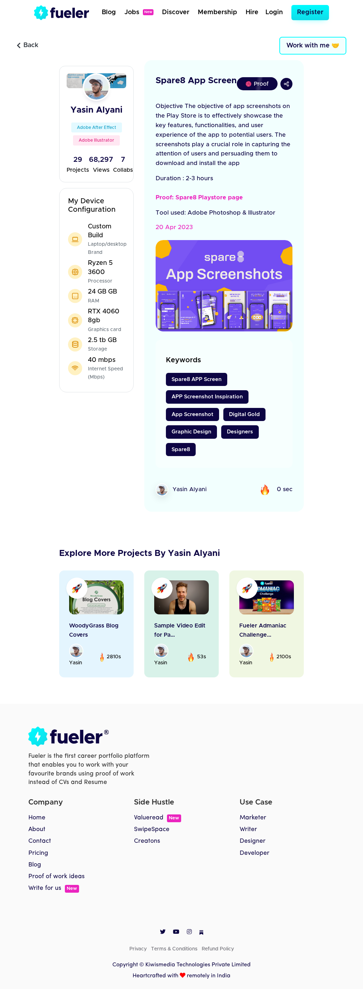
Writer (248, 829)
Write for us (52, 888)
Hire (252, 12)
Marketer (253, 818)
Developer (254, 853)
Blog (109, 12)
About (36, 829)
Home (36, 818)
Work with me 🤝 (312, 45)
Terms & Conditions (174, 949)
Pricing (38, 853)
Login (274, 12)
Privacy (138, 949)
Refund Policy (218, 949)
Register (310, 12)
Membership (217, 12)
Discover (175, 12)
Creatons (147, 841)
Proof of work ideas (56, 877)
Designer (253, 841)
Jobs (138, 12)
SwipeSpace (151, 829)
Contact (39, 841)
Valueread (156, 818)
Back (30, 45)
